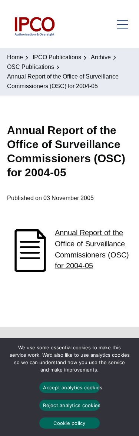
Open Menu (122, 24)
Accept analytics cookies (71, 387)
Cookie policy (69, 423)
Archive (101, 57)
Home (15, 57)
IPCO (34, 24)
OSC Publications (30, 67)
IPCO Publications (57, 57)
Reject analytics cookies (71, 405)
